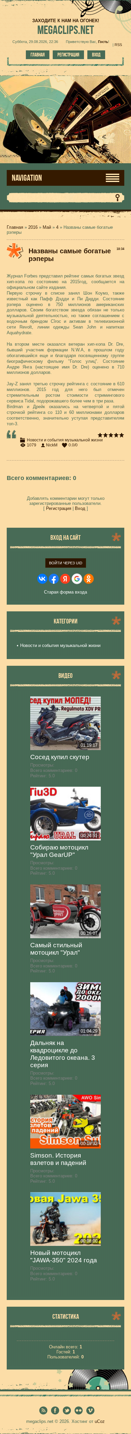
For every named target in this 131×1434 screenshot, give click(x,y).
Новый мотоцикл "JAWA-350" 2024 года (63, 1256)
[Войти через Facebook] (54, 579)
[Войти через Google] (77, 578)
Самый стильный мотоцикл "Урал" (56, 949)
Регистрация (68, 54)
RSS (118, 45)
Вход (96, 54)
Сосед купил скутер (59, 757)
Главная (38, 54)
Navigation (27, 177)
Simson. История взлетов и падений (58, 1159)
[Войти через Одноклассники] (89, 579)
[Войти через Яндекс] (65, 579)
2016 (33, 227)
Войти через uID (65, 563)
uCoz (100, 1421)
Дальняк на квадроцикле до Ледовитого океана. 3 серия (62, 1054)
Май (47, 227)
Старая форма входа (65, 592)
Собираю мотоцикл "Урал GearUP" (59, 851)
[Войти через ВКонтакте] (42, 579)
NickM (51, 445)
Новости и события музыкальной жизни (65, 440)
